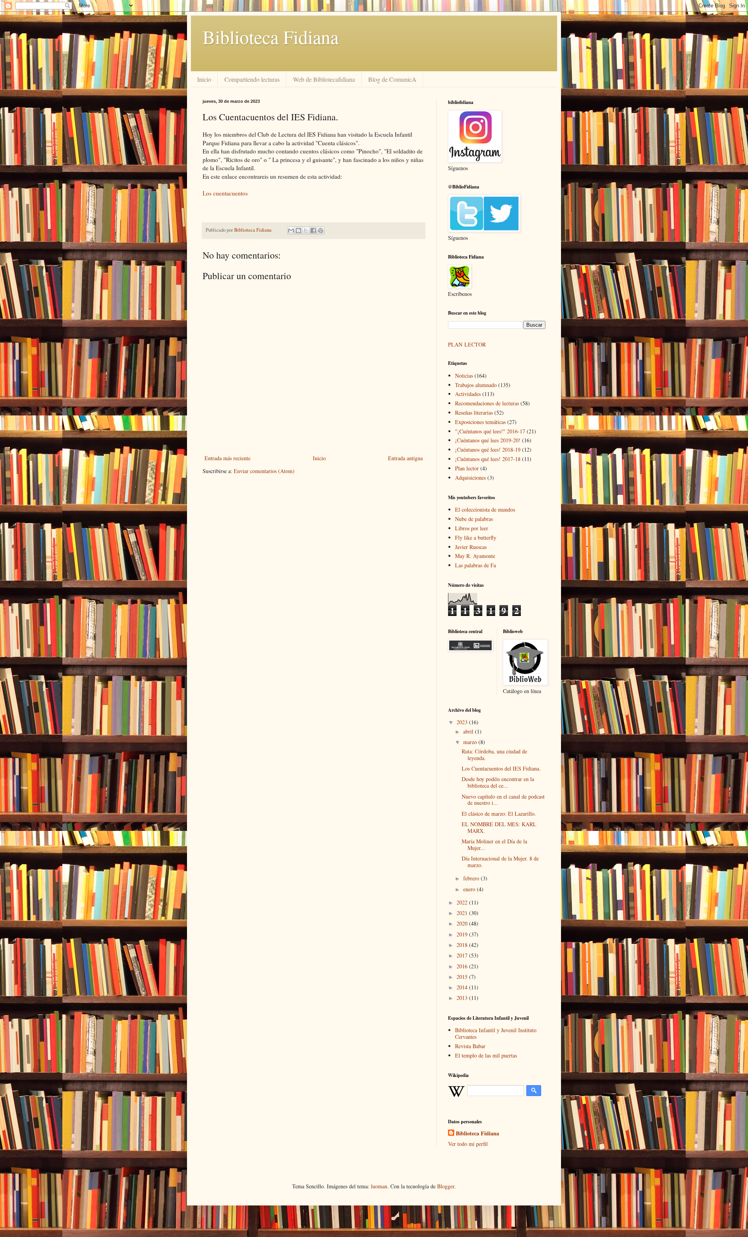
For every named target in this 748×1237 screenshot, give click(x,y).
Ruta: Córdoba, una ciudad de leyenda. (494, 755)
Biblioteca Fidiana (271, 36)
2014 (463, 987)
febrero (472, 878)
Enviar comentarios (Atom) (264, 471)
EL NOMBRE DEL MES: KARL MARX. (499, 827)
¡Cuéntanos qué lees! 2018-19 (487, 449)
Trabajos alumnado (476, 385)
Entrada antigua (405, 458)
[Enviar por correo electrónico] (291, 230)
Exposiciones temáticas (480, 422)
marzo (470, 742)
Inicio (204, 79)
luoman (379, 1186)
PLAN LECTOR (468, 344)
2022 (463, 902)
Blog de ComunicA (392, 79)
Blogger (445, 1186)
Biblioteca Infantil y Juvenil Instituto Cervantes (495, 1033)
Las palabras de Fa (475, 565)
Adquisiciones (470, 477)
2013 (463, 997)
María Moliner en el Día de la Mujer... (494, 845)
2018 (463, 944)
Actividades (468, 394)
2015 (463, 976)
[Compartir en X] (306, 230)
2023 (463, 722)
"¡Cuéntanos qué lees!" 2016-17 (490, 431)
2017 (463, 955)
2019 (463, 934)
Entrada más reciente (228, 458)
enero (470, 889)
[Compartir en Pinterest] (321, 230)
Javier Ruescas (471, 547)
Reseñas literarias (474, 412)
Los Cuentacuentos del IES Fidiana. (501, 768)
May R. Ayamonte (475, 556)
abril (469, 731)
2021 (463, 913)
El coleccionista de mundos (485, 509)
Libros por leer (471, 528)
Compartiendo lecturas (252, 79)
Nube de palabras (474, 519)
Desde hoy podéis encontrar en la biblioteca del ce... (498, 782)
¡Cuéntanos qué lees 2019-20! (487, 440)
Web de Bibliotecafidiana (324, 79)
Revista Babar (470, 1046)
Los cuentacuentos (225, 193)
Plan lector (467, 468)
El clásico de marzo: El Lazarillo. (499, 813)
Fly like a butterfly (475, 537)
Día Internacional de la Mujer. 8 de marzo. (500, 862)
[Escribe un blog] (298, 230)
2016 (463, 966)
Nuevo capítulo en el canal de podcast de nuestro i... (503, 800)
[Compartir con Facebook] (313, 230)
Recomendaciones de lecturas (487, 403)
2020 (463, 923)
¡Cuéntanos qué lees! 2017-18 (487, 459)
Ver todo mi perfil (468, 1143)
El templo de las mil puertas (486, 1055)
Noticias (464, 375)
